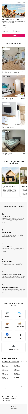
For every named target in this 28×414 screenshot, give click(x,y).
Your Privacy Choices (17, 409)
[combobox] (13, 27)
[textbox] (7, 31)
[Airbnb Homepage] (3, 2)
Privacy (6, 409)
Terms (10, 409)
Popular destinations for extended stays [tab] (10, 361)
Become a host (21, 2)
